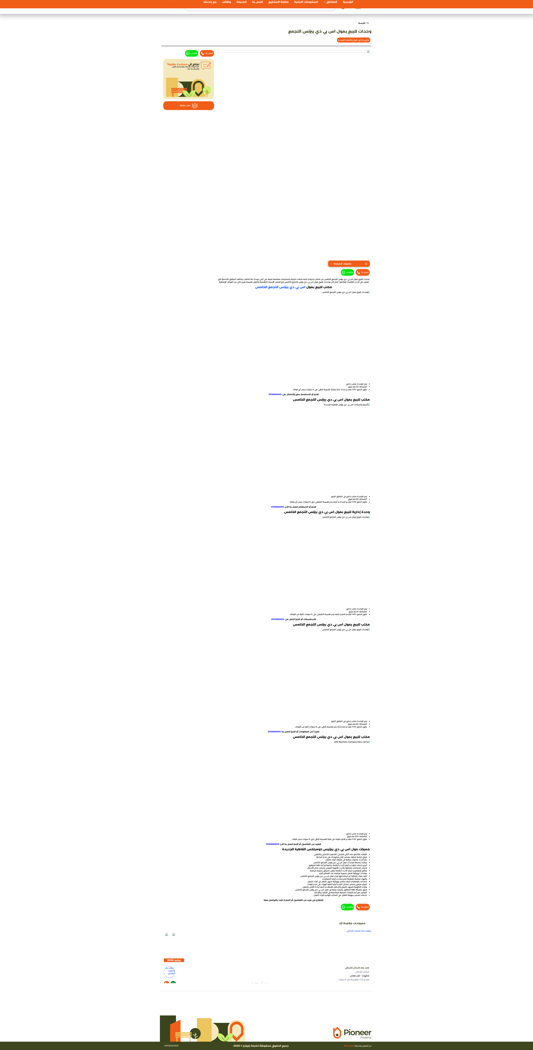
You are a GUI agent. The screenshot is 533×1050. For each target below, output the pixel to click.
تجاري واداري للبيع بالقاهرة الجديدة (353, 40)
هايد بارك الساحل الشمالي (357, 968)
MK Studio (349, 1046)
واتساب (349, 272)
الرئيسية (361, 23)
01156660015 (275, 394)
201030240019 (171, 1045)
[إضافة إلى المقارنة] (174, 934)
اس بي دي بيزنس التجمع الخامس (280, 287)
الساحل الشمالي (362, 972)
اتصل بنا (365, 272)
